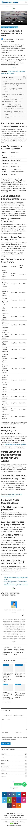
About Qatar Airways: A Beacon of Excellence (15, 83)
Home (7, 813)
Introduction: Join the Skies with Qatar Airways (13, 80)
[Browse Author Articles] (14, 604)
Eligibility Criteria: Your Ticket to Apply (13, 88)
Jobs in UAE (5, 665)
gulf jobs (6, 593)
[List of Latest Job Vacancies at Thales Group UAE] (20, 668)
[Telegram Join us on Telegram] (18, 794)
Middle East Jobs (6, 27)
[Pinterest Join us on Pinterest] (14, 800)
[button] (24, 784)
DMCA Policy (8, 817)
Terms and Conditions (10, 815)
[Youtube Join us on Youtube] (23, 794)
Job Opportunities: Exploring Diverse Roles (12, 85)
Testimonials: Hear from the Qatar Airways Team (12, 102)
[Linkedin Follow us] (4, 794)
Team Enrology (17, 825)
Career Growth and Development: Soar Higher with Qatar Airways (13, 98)
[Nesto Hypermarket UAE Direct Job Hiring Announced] (20, 687)
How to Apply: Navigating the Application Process (13, 95)
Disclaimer (15, 817)
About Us (12, 813)
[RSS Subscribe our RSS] (18, 805)
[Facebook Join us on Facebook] (9, 794)
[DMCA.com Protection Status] (14, 823)
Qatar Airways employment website (15, 444)
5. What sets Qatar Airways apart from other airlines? (15, 116)
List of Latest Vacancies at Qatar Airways (14, 93)
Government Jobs (5, 767)
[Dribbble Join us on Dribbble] (23, 800)
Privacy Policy (20, 815)
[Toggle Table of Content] (23, 77)
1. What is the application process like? (13, 106)
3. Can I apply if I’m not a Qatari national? (14, 111)
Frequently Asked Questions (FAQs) (12, 105)
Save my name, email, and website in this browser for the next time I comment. (14, 738)
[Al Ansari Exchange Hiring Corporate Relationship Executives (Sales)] (8, 687)
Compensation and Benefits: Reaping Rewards (13, 90)
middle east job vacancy (14, 593)
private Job (3, 776)
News (2, 757)
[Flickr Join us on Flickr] (18, 800)
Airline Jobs (15, 27)
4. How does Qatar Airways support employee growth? (15, 113)
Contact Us (19, 813)
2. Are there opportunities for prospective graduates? (14, 108)
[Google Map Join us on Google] (14, 805)
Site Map (21, 817)
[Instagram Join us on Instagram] (14, 794)
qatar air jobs (12, 595)
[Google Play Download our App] (9, 800)
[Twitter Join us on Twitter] (4, 800)
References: (11, 118)
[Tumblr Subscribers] (9, 805)
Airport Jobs (4, 773)
